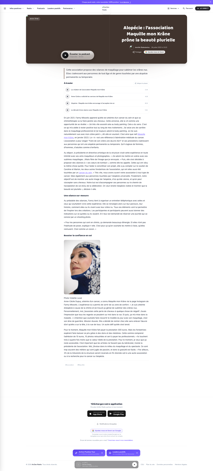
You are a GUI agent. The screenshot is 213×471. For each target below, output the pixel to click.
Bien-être (34, 19)
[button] (106, 464)
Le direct (203, 8)
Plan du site (150, 464)
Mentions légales (181, 464)
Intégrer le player (142, 83)
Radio (29, 8)
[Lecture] (134, 464)
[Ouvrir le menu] (5, 8)
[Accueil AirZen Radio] (106, 8)
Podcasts (41, 8)
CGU (142, 464)
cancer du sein (85, 173)
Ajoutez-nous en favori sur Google (108, 431)
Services (173, 8)
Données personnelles (165, 464)
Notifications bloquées (107, 424)
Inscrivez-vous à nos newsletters (120, 440)
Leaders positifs (53, 8)
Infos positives (15, 8)
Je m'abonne (125, 2)
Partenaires (68, 8)
